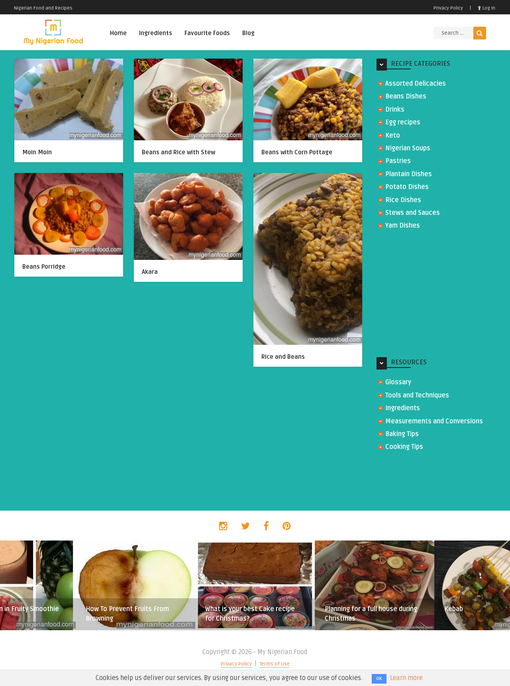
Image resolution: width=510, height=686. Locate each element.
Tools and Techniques (417, 395)
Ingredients (155, 33)
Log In (488, 8)
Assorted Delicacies (415, 84)
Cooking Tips (404, 447)
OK (379, 678)
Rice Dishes (403, 200)
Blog (248, 33)
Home (118, 33)
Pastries (398, 161)
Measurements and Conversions (434, 421)
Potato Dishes (407, 187)
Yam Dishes (402, 226)
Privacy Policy (448, 8)
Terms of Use (274, 664)
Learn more (406, 678)
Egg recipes (402, 122)
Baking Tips (402, 434)
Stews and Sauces (412, 213)
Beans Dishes (405, 96)
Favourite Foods (207, 33)
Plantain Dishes (408, 174)
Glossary (398, 382)
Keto (392, 136)
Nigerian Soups (407, 148)
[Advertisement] (436, 294)
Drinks (394, 110)
